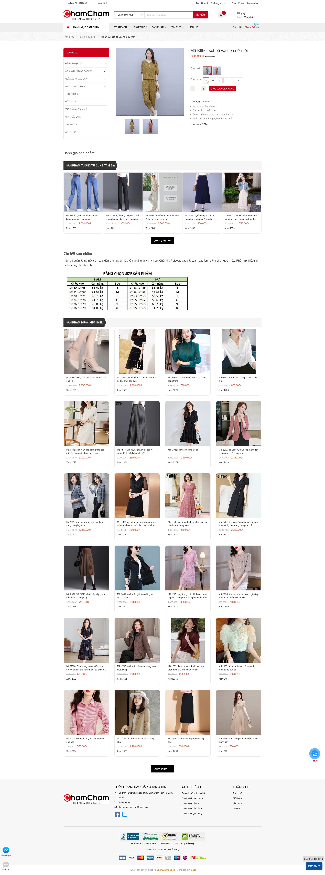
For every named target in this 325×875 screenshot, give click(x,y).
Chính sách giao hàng (192, 813)
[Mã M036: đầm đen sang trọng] (187, 423)
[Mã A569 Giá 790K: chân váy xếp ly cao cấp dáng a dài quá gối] (86, 568)
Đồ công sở (71, 101)
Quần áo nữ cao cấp (76, 79)
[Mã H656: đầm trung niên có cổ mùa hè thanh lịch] (238, 712)
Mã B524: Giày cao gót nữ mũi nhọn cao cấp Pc (86, 379)
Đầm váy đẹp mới (73, 63)
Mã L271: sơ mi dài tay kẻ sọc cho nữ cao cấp (85, 740)
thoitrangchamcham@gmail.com (133, 807)
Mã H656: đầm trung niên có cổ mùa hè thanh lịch (238, 740)
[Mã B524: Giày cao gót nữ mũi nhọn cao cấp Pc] (86, 351)
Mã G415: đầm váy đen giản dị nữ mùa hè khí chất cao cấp (136, 379)
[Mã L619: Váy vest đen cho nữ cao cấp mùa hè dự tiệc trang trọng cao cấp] (238, 495)
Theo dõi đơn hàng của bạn (245, 3)
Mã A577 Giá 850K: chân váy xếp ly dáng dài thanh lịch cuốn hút (135, 451)
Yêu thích (102, 3)
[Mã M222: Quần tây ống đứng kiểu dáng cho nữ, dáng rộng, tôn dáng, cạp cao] (123, 192)
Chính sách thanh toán (192, 798)
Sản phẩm (158, 27)
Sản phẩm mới (72, 124)
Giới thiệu (140, 27)
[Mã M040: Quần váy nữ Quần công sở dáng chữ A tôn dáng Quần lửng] (202, 192)
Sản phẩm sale (73, 117)
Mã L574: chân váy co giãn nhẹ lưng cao (186, 740)
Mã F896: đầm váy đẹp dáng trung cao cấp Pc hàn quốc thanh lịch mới (85, 451)
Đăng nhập (248, 17)
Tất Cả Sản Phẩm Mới (76, 109)
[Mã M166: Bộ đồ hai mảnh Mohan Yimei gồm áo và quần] (162, 192)
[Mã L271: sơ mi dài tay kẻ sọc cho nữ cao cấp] (86, 712)
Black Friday (252, 27)
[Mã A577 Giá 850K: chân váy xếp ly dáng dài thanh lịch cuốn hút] (137, 423)
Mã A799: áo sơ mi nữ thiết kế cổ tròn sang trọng (186, 379)
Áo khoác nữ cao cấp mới (78, 71)
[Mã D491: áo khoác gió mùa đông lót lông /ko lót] (137, 568)
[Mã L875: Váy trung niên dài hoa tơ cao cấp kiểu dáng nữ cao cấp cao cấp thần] (187, 568)
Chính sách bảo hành (192, 808)
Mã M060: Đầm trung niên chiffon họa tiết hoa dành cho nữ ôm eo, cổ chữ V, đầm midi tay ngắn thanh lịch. (85, 668)
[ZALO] (124, 814)
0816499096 (81, 3)
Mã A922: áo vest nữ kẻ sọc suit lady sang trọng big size (84, 524)
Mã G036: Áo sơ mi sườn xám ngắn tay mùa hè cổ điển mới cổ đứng (238, 596)
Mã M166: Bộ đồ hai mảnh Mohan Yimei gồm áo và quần (162, 217)
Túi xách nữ (71, 94)
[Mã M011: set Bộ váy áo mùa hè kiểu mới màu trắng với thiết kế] (241, 192)
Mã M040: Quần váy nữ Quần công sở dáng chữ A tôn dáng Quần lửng (199, 217)
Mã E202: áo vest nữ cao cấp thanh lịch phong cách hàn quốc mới (238, 451)
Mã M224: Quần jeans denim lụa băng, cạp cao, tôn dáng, (82, 217)
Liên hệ (193, 27)
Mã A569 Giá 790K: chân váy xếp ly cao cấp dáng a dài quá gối (86, 596)
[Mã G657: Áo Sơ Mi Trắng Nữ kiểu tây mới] (238, 351)
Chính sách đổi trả (190, 803)
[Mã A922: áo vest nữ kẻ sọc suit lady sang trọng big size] (86, 495)
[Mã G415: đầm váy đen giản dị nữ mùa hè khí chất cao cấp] (137, 351)
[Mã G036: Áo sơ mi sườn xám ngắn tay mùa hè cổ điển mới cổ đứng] (238, 568)
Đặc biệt (237, 27)
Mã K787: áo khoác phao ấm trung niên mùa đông (136, 668)
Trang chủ (121, 27)
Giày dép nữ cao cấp (75, 86)
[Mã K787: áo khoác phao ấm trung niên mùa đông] (137, 640)
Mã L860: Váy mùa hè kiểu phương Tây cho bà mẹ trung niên (187, 524)
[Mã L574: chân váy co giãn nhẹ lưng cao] (187, 712)
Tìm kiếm (200, 15)
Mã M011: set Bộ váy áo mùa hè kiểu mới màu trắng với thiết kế (241, 217)
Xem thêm (161, 240)
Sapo (193, 870)
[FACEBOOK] (117, 814)
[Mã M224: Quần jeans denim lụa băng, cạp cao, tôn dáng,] (83, 192)
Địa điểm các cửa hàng (208, 3)
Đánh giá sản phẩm (78, 153)
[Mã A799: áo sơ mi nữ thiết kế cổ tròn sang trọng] (187, 351)
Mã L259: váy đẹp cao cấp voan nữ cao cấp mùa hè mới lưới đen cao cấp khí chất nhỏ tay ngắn (136, 524)
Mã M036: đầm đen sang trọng (183, 449)
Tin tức (176, 27)
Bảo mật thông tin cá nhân (194, 793)
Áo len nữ (70, 132)
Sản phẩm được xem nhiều (85, 322)
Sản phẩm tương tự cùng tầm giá (90, 165)
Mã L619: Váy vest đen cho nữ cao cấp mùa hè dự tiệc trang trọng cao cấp (238, 524)
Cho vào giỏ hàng (222, 88)
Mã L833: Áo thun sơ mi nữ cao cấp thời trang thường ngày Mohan (186, 668)
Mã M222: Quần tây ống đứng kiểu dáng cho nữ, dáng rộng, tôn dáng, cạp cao (123, 217)
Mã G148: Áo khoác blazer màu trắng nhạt (135, 740)
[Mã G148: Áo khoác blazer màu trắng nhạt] (137, 712)
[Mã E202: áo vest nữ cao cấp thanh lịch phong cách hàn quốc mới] (238, 423)
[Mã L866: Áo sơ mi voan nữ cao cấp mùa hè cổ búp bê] (238, 640)
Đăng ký (241, 13)
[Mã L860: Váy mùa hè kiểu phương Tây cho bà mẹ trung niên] (187, 495)
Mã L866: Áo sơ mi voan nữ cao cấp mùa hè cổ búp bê (237, 668)
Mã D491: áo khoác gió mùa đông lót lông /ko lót (135, 596)
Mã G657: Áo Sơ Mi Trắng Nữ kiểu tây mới (238, 379)
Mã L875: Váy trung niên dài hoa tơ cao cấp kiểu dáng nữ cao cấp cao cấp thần (187, 596)
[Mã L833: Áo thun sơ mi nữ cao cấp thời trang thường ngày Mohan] (187, 640)
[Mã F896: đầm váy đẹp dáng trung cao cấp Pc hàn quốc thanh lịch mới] (86, 423)
